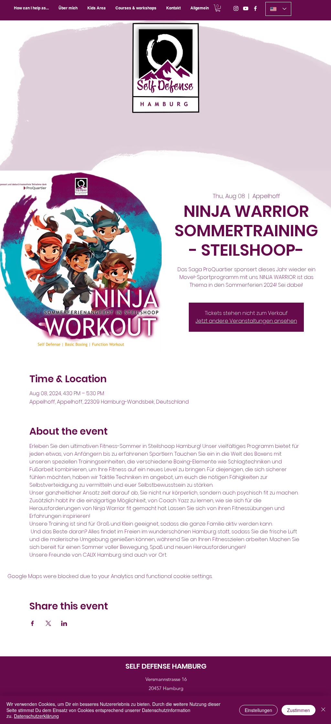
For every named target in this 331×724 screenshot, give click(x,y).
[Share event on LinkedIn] (64, 623)
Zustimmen (298, 710)
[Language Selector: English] (278, 9)
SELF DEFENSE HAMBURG (166, 666)
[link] (218, 8)
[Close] (323, 710)
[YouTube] (245, 8)
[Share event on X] (48, 623)
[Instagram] (236, 8)
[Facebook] (255, 8)
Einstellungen (258, 710)
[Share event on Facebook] (32, 623)
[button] (136, 8)
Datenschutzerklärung (36, 716)
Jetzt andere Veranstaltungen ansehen (246, 321)
